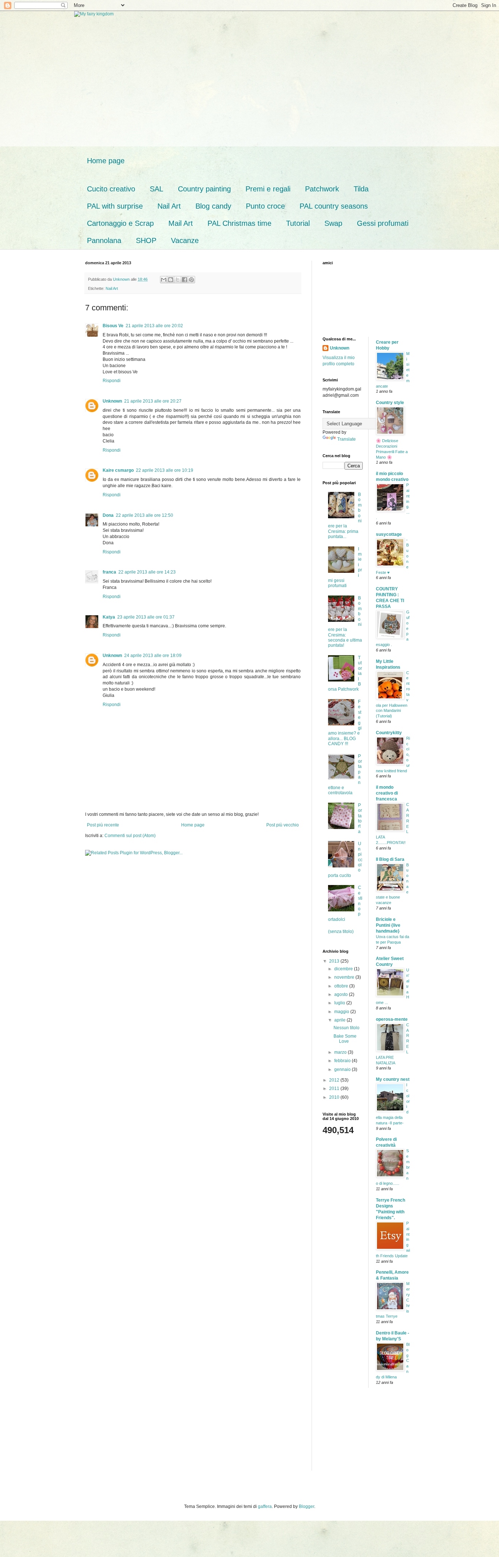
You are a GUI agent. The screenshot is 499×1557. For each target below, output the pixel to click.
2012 (334, 1080)
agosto (341, 994)
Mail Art (180, 223)
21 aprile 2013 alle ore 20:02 (154, 325)
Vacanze (185, 240)
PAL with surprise (115, 206)
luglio (340, 1002)
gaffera (265, 1506)
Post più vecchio (282, 825)
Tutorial (298, 223)
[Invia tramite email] (163, 279)
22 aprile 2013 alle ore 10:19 (164, 470)
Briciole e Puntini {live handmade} (388, 925)
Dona (108, 515)
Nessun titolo (346, 1027)
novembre (344, 977)
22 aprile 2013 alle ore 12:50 (144, 515)
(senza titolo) (341, 931)
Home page (106, 161)
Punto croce (265, 206)
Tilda (361, 189)
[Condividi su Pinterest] (191, 279)
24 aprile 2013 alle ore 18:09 (153, 655)
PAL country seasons (334, 206)
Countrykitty (389, 732)
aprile (340, 1020)
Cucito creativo (111, 189)
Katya (109, 617)
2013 (334, 961)
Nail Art (169, 206)
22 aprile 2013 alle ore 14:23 (147, 572)
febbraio (343, 1060)
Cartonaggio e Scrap (120, 223)
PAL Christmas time (239, 223)
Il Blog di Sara (390, 859)
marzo (341, 1052)
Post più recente (103, 825)
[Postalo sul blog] (170, 279)
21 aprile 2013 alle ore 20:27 (153, 401)
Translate (346, 439)
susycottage (389, 534)
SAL (156, 189)
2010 (334, 1097)
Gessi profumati (382, 223)
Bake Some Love (345, 1039)
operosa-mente (392, 1019)
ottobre (341, 986)
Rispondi (112, 380)
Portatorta (360, 818)
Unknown (112, 401)
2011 (334, 1088)
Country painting (204, 189)
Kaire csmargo (118, 470)
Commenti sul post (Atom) (130, 835)
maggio (342, 1011)
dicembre (344, 968)
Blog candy (213, 206)
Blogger (306, 1506)
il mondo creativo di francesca (387, 793)
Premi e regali (267, 189)
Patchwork (322, 189)
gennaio (343, 1069)
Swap (333, 223)
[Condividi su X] (177, 279)
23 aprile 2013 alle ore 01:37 (146, 617)
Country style (390, 402)
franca (109, 572)
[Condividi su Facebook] (184, 279)
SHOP (146, 240)
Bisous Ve (113, 325)
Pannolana (104, 240)
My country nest (393, 1079)
